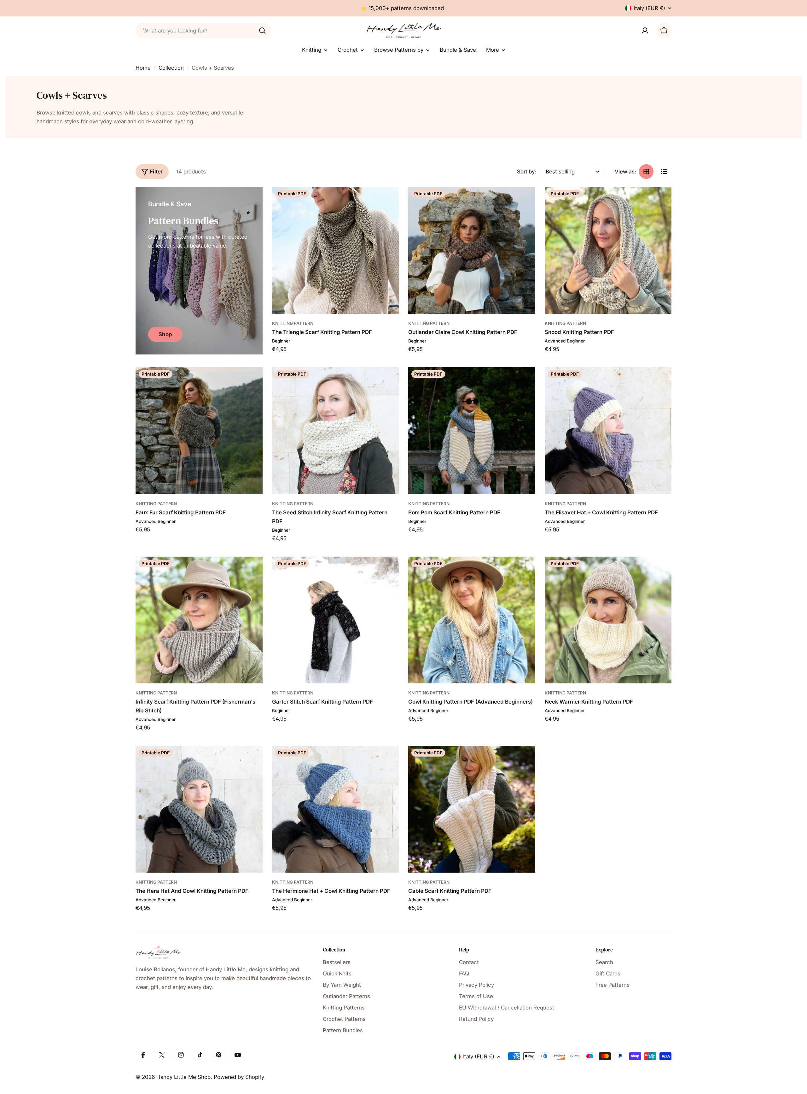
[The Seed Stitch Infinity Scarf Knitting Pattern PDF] (335, 430)
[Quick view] (389, 200)
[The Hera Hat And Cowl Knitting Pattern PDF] (199, 809)
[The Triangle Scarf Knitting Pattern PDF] (335, 250)
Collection (171, 68)
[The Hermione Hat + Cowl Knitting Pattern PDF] (335, 809)
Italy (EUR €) (649, 8)
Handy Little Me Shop (183, 1077)
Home (143, 68)
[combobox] (203, 30)
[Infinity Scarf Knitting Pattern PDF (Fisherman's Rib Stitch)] (199, 620)
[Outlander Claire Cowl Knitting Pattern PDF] (471, 250)
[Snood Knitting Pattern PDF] (608, 250)
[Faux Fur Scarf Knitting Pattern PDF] (199, 430)
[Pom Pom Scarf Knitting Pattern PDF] (471, 430)
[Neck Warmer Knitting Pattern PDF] (608, 620)
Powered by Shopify (239, 1077)
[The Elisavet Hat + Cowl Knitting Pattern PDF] (608, 430)
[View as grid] (646, 171)
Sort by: (527, 171)
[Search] (262, 30)
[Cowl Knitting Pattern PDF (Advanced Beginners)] (471, 620)
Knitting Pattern (292, 323)
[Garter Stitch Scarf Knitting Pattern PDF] (335, 620)
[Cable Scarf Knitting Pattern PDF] (471, 809)
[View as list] (663, 171)
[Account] (645, 30)
